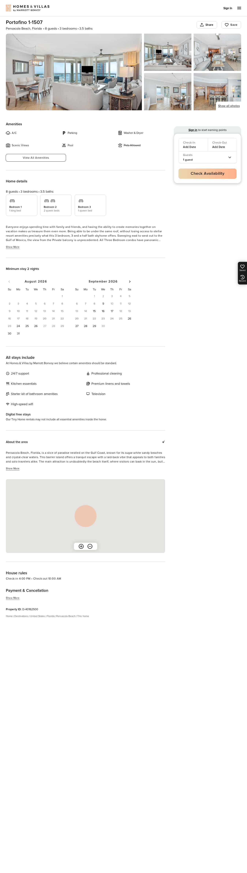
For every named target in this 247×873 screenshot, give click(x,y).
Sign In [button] (227, 8)
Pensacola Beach (66, 616)
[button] (18, 326)
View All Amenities (36, 158)
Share (209, 25)
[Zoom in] (81, 546)
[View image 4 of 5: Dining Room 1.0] (168, 91)
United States (37, 616)
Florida (50, 616)
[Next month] (130, 281)
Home (9, 616)
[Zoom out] (90, 546)
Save (233, 25)
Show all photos (229, 106)
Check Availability (207, 173)
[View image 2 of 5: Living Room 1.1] (168, 52)
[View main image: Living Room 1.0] (74, 72)
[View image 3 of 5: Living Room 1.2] (217, 52)
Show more (13, 247)
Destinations (21, 616)
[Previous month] (9, 281)
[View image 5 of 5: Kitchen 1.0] (217, 91)
